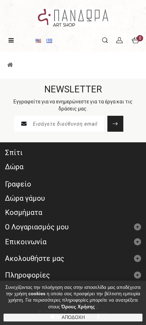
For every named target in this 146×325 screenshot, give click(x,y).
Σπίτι (14, 152)
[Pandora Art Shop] (73, 17)
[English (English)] (38, 40)
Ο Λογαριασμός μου (37, 227)
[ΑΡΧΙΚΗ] (10, 65)
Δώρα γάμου (25, 198)
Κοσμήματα (23, 212)
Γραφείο (18, 184)
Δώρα (14, 166)
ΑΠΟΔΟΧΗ (73, 317)
